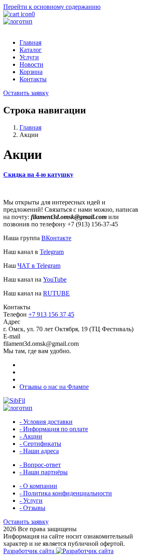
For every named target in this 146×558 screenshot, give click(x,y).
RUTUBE (56, 293)
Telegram (52, 251)
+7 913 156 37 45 (51, 314)
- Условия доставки (46, 421)
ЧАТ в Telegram (38, 265)
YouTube (55, 279)
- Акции (30, 436)
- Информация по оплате (53, 429)
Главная (30, 42)
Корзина (31, 71)
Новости (31, 64)
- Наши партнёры (43, 472)
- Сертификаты (40, 443)
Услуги (29, 57)
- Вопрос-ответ (40, 464)
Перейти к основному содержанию (52, 6)
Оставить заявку (26, 92)
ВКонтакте (56, 237)
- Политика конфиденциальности (65, 493)
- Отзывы (32, 507)
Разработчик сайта (29, 550)
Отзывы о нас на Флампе (54, 386)
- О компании (38, 485)
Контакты (33, 79)
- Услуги (31, 500)
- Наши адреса (39, 450)
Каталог (30, 49)
